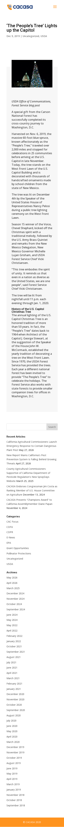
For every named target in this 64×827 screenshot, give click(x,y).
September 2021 (15, 651)
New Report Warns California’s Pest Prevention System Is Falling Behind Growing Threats (31, 459)
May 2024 (11, 619)
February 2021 (14, 683)
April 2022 (11, 630)
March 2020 (13, 742)
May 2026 (11, 577)
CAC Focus (12, 521)
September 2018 (15, 805)
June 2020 (11, 726)
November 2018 (15, 795)
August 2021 (13, 657)
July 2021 (11, 662)
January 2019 (13, 789)
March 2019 (13, 784)
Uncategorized (31, 36)
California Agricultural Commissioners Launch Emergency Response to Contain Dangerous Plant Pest (31, 446)
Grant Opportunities (17, 548)
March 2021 (13, 678)
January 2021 (13, 689)
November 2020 (15, 699)
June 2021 (11, 667)
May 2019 (11, 773)
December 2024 (15, 593)
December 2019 (15, 747)
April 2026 (11, 582)
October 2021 (14, 646)
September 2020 (15, 710)
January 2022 (13, 641)
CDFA (9, 527)
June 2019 (11, 768)
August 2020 (13, 715)
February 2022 (14, 636)
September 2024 (15, 609)
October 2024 (14, 604)
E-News (10, 537)
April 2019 (11, 779)
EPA (8, 542)
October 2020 (14, 704)
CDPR (9, 532)
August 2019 (13, 763)
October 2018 (14, 800)
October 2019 (14, 757)
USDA (43, 36)
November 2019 (15, 752)
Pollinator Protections (18, 553)
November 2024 (15, 598)
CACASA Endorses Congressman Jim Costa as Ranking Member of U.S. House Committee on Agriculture (31, 490)
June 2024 (11, 614)
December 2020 (15, 694)
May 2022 (11, 625)
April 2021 (11, 673)
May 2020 (11, 731)
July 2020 (11, 720)
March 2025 (13, 588)
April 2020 (11, 736)
